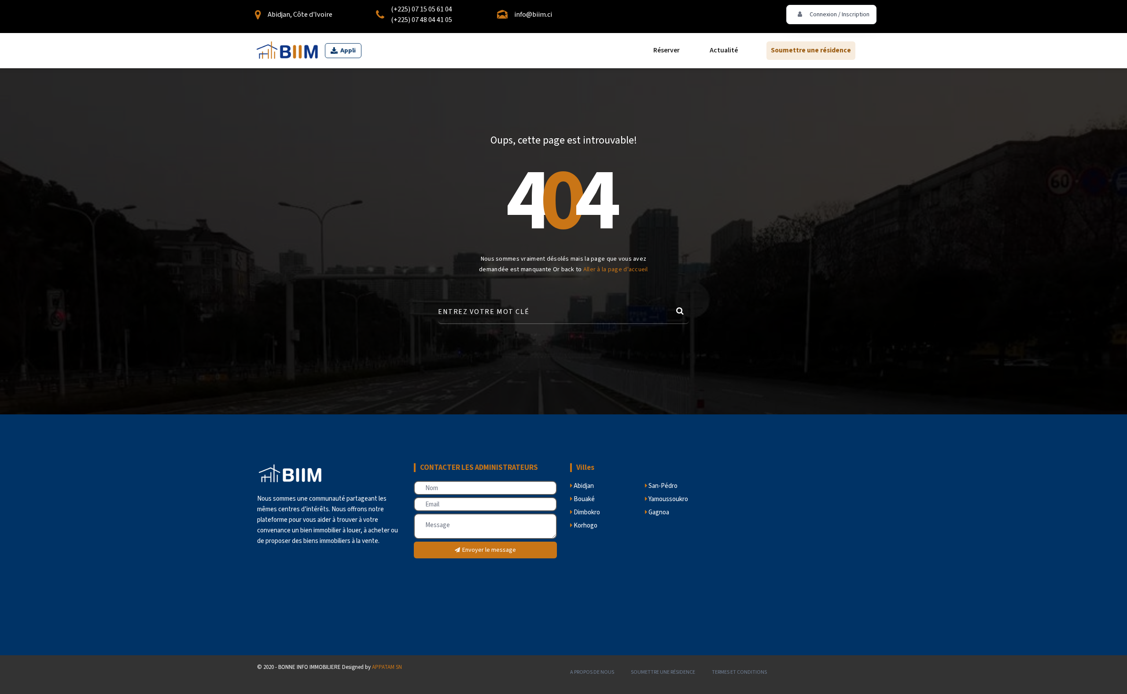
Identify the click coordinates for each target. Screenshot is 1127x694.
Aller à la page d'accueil (615, 269)
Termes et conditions (739, 672)
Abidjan (583, 486)
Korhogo (584, 525)
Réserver (666, 50)
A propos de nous (592, 672)
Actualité (724, 50)
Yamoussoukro (667, 499)
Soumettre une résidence (811, 50)
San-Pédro (662, 486)
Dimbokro (586, 512)
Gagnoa (658, 512)
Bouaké (583, 499)
